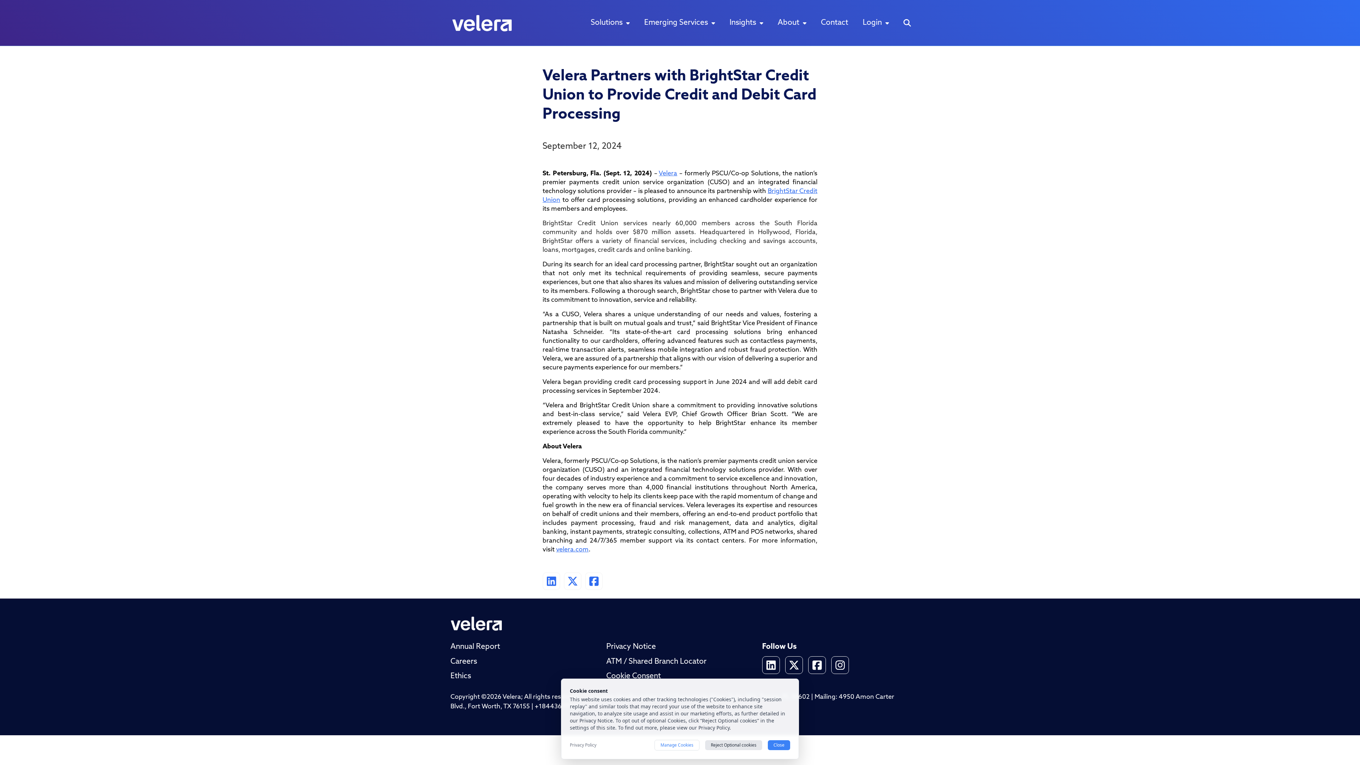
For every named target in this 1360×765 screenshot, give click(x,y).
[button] (610, 23)
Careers (463, 661)
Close (779, 745)
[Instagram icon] (840, 665)
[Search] (907, 22)
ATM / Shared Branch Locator (656, 661)
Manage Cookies (677, 745)
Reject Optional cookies (733, 745)
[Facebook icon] (817, 665)
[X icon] (794, 665)
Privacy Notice (631, 647)
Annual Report (475, 647)
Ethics (460, 676)
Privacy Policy (583, 745)
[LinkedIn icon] (771, 665)
